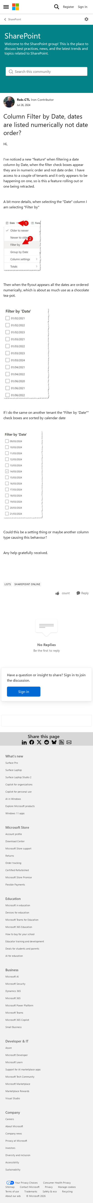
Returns (9, 855)
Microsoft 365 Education (18, 927)
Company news (13, 1133)
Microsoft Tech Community (19, 1076)
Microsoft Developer (16, 1055)
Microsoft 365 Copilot (17, 1019)
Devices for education (17, 912)
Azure (8, 1047)
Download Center (15, 841)
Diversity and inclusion (17, 1155)
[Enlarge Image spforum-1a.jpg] (22, 246)
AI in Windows (13, 798)
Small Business (13, 1027)
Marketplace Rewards (17, 1091)
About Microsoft (14, 1126)
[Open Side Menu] (6, 6)
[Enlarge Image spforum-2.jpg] (26, 354)
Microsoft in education (17, 905)
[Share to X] (39, 741)
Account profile (13, 834)
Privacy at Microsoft (16, 1140)
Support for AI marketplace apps (23, 1069)
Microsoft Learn (14, 1062)
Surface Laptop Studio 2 (18, 777)
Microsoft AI (12, 976)
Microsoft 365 (13, 998)
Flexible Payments (15, 884)
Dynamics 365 (13, 991)
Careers (9, 1119)
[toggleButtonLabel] (86, 19)
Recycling (67, 1191)
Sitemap (9, 1187)
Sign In (82, 7)
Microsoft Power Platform (19, 1005)
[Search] (56, 6)
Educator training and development (24, 941)
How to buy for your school (20, 934)
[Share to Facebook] (31, 741)
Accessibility (12, 1162)
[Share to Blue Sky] (54, 741)
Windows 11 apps (15, 813)
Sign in (23, 691)
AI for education (14, 955)
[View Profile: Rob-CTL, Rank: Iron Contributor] (9, 102)
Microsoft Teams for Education (21, 919)
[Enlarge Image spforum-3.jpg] (23, 474)
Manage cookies (67, 1187)
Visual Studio (12, 1098)
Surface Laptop (13, 770)
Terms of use (12, 1191)
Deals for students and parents (22, 948)
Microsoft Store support (18, 848)
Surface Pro (11, 762)
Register (68, 7)
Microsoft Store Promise (18, 877)
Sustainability (12, 1169)
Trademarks (30, 1191)
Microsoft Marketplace (17, 1084)
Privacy (49, 1187)
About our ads (13, 1196)
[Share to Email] (69, 741)
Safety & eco (50, 1191)
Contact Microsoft (30, 1187)
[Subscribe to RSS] (61, 741)
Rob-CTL (23, 99)
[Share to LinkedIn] (24, 741)
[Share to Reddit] (46, 741)
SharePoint (14, 19)
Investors (10, 1148)
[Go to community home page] (15, 6)
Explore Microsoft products (20, 806)
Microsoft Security (15, 983)
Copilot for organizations (19, 784)
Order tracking (13, 863)
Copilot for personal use (18, 791)
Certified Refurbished (17, 870)
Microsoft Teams (14, 1012)
